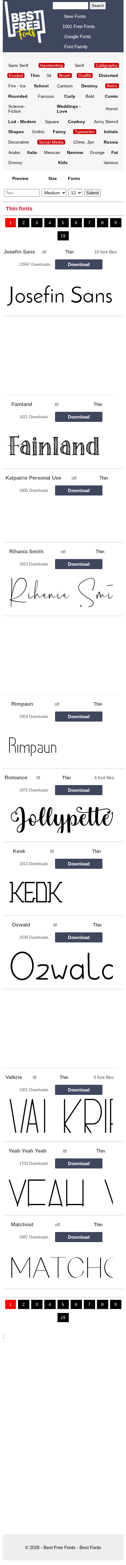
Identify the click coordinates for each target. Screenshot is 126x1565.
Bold (90, 96)
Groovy (15, 162)
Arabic (14, 152)
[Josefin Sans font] (58, 289)
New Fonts (75, 16)
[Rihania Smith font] (58, 589)
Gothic (38, 131)
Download (79, 264)
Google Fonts (77, 36)
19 (63, 235)
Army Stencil (106, 121)
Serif (79, 65)
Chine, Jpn (83, 142)
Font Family (76, 46)
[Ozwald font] (58, 962)
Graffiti (84, 75)
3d (48, 75)
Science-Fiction (16, 109)
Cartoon (65, 85)
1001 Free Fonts (78, 26)
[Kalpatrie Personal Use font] (58, 515)
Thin (69, 251)
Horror (112, 108)
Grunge (97, 152)
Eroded (16, 75)
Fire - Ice (17, 85)
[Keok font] (58, 889)
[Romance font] (58, 815)
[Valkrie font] (58, 1115)
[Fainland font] (58, 442)
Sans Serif (18, 65)
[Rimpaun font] (58, 741)
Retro (112, 85)
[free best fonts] (28, 25)
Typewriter (85, 131)
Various (111, 162)
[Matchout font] (58, 1262)
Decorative (18, 142)
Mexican (52, 152)
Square (52, 121)
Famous (46, 96)
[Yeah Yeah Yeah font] (58, 1188)
